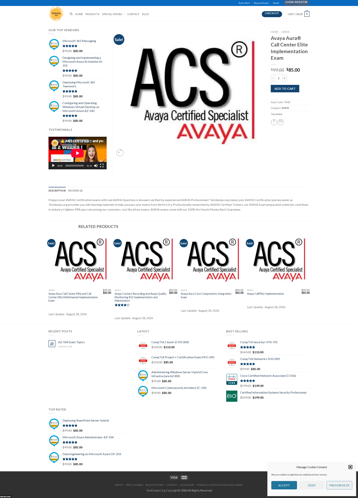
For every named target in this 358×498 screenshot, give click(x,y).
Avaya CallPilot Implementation (265, 293)
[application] (77, 153)
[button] (350, 467)
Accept (284, 485)
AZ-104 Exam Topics (71, 342)
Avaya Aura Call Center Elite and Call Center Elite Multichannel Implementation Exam (73, 297)
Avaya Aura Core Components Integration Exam (206, 295)
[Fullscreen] (102, 165)
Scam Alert (244, 2)
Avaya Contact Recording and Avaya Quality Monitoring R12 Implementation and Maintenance (140, 297)
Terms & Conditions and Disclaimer (220, 484)
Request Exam (261, 2)
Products (92, 14)
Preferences (339, 485)
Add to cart (285, 88)
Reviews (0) (75, 190)
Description (57, 190)
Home (79, 14)
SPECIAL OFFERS (112, 14)
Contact (133, 14)
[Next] (309, 278)
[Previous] (48, 278)
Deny (312, 485)
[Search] (71, 14)
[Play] (53, 165)
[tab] (57, 190)
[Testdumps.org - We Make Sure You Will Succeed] (56, 13)
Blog (145, 14)
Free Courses (134, 484)
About (276, 2)
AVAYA (285, 31)
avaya (279, 113)
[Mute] (96, 165)
